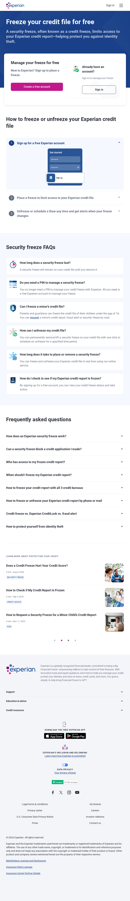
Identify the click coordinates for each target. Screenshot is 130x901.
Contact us (95, 823)
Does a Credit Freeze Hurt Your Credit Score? (37, 565)
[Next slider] (75, 640)
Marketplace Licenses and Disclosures (26, 860)
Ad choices (95, 804)
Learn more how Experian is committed (65, 756)
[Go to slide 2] (68, 640)
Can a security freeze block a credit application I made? (44, 449)
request (34, 317)
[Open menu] (119, 5)
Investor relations (95, 816)
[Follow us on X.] (61, 793)
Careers (95, 810)
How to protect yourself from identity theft (34, 526)
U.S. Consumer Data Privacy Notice (35, 816)
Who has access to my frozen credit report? (35, 462)
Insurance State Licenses (19, 867)
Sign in (110, 5)
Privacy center (34, 810)
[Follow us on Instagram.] (69, 793)
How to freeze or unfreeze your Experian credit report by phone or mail (54, 500)
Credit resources (15, 710)
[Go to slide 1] (61, 640)
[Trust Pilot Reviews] (65, 782)
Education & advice (16, 701)
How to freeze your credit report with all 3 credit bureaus (44, 488)
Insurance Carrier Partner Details (23, 873)
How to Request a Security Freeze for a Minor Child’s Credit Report (51, 615)
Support (10, 692)
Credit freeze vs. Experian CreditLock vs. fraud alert (41, 513)
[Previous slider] (54, 640)
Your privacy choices (65, 772)
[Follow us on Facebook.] (53, 793)
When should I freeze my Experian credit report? (39, 475)
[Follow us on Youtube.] (77, 793)
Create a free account (37, 86)
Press (35, 823)
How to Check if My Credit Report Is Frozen (35, 590)
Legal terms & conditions (35, 804)
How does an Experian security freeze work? (36, 436)
